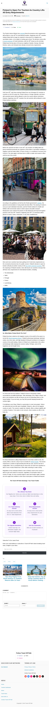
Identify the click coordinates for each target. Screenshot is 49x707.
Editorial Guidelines (29, 670)
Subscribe (24, 552)
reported (22, 33)
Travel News (4, 693)
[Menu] (2, 3)
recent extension (8, 41)
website (39, 203)
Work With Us (4, 696)
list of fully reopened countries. (34, 265)
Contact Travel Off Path (6, 699)
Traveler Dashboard (6, 687)
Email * (24, 603)
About (2, 690)
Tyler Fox (27, 15)
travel (14, 561)
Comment (6, 590)
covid (4, 561)
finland (9, 561)
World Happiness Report (15, 338)
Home (2, 684)
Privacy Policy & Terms (29, 667)
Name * (6, 603)
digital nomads (34, 461)
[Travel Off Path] (24, 3)
